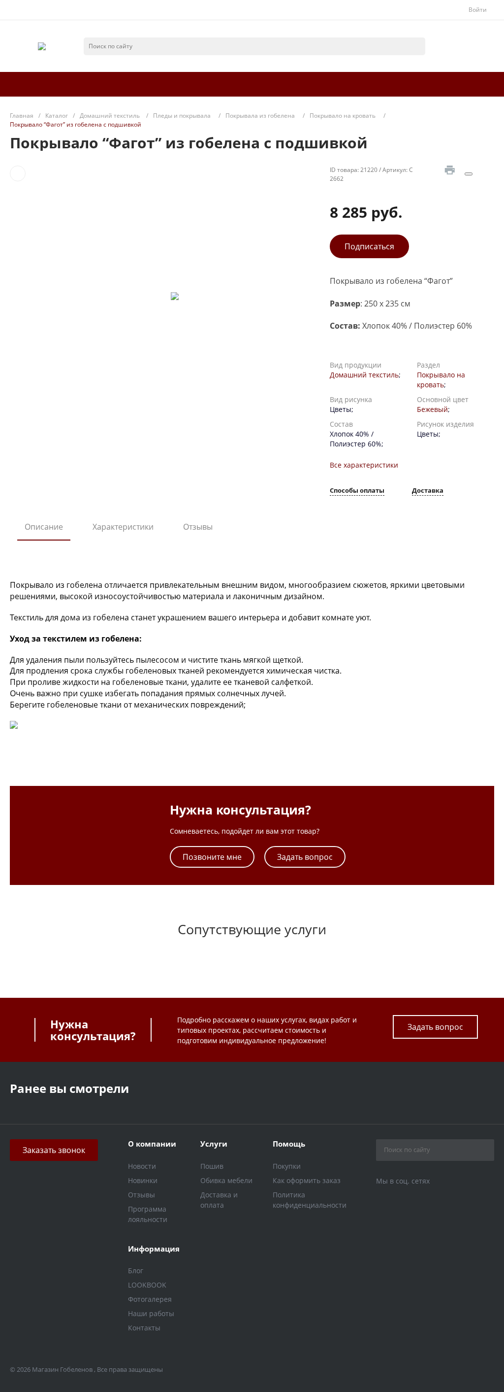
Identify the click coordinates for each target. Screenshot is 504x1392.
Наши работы (151, 1313)
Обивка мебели (226, 1180)
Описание (44, 526)
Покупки (287, 1166)
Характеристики (123, 526)
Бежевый (432, 409)
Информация (154, 1249)
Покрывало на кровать (441, 379)
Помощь (289, 1144)
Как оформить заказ (307, 1180)
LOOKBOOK (147, 1285)
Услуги (213, 1144)
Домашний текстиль (364, 374)
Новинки (143, 1180)
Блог (135, 1270)
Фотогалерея (150, 1299)
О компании (152, 1144)
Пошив (211, 1166)
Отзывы (198, 526)
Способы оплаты (357, 491)
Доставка (427, 491)
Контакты (144, 1327)
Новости (142, 1166)
